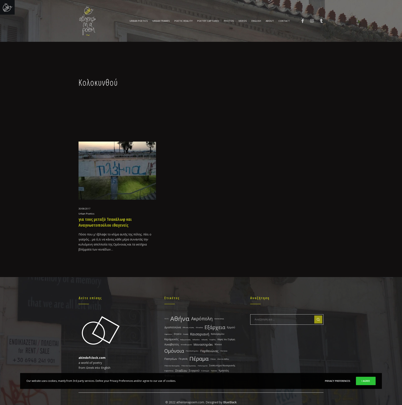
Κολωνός (204, 339)
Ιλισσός (185, 334)
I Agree (366, 380)
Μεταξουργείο (186, 344)
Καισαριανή (199, 334)
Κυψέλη (212, 339)
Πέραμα (199, 358)
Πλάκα (213, 359)
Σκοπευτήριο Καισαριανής (222, 365)
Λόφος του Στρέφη (226, 339)
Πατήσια (223, 351)
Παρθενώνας (209, 351)
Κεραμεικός (171, 339)
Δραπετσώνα (172, 327)
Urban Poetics (86, 213)
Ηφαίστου (168, 334)
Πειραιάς (183, 358)
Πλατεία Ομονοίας (188, 365)
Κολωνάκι (196, 339)
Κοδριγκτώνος (185, 339)
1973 (166, 318)
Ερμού (231, 327)
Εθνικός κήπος (188, 327)
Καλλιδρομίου (217, 333)
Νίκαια (218, 344)
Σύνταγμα (205, 370)
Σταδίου (181, 370)
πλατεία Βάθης (223, 359)
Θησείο (177, 333)
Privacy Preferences (337, 380)
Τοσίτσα (214, 370)
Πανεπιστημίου (192, 351)
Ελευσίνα (199, 327)
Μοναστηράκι (203, 344)
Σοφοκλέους (169, 370)
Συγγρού (194, 370)
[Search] (318, 319)
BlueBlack (230, 402)
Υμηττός (224, 370)
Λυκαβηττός (171, 344)
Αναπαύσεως (219, 318)
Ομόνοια (174, 351)
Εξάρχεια (215, 327)
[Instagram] (309, 21)
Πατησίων (170, 359)
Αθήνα (179, 318)
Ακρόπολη (202, 319)
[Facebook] (300, 21)
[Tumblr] (318, 21)
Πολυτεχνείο (202, 365)
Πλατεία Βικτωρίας (172, 365)
